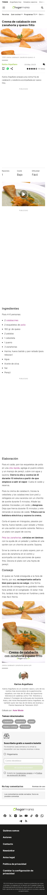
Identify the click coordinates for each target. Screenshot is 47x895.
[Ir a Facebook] (4, 815)
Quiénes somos (11, 830)
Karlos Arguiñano (9, 64)
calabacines (12, 320)
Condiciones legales (24, 773)
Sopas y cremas (10, 727)
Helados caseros (30, 2)
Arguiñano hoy (15, 2)
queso (31, 721)
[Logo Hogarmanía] (23, 809)
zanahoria (20, 721)
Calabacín (7, 721)
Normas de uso (38, 786)
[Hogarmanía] (22, 7)
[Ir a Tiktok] (31, 815)
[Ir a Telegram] (20, 821)
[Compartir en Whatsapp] (7, 68)
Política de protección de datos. (24, 774)
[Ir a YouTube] (26, 815)
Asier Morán (18, 710)
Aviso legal (9, 857)
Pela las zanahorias (11, 537)
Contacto (8, 844)
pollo (23, 324)
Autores (7, 837)
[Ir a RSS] (26, 821)
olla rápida (14, 468)
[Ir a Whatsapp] (42, 815)
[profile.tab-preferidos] (3, 68)
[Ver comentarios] (44, 64)
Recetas (5, 14)
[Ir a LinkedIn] (20, 815)
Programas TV (30, 14)
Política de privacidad (14, 864)
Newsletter (9, 850)
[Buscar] (42, 7)
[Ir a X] (10, 815)
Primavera (25, 727)
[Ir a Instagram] (15, 815)
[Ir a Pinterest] (36, 815)
